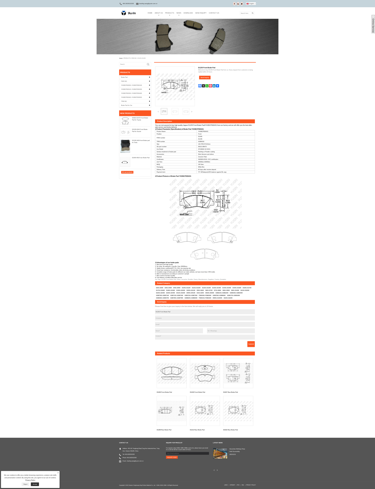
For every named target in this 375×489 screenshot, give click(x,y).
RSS (238, 485)
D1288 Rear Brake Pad (164, 430)
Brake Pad (124, 77)
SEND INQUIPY (201, 13)
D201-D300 (159, 288)
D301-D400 (168, 288)
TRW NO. (124, 101)
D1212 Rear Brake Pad (197, 430)
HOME (150, 13)
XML (243, 485)
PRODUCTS (169, 13)
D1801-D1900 (170, 290)
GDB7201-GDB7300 (191, 295)
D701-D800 (217, 290)
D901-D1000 (235, 290)
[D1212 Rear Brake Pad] (205, 411)
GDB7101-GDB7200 (176, 295)
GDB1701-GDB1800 (233, 295)
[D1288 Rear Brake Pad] (171, 411)
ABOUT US (159, 13)
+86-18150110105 (128, 3)
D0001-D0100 (191, 293)
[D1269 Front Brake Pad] (171, 373)
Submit (251, 344)
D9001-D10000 (217, 298)
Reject (25, 484)
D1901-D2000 (180, 290)
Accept (35, 484)
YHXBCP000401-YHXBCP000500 (131, 97)
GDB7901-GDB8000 (219, 295)
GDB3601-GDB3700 (162, 298)
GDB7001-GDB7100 (162, 295)
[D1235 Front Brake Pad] (164, 111)
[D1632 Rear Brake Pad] (238, 411)
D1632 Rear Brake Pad (230, 430)
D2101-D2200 (245, 290)
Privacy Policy (251, 485)
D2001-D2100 (191, 290)
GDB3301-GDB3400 (236, 293)
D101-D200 (200, 293)
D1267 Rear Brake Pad (230, 392)
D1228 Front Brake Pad (197, 392)
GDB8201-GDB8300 (191, 298)
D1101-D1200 (196, 288)
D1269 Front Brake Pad (164, 392)
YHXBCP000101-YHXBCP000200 (131, 89)
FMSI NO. (134, 58)
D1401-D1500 (226, 288)
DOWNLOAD (188, 13)
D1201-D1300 (142, 58)
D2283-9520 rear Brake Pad (141, 157)
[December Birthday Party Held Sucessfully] (220, 453)
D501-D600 (200, 290)
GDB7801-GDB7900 (176, 298)
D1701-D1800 (160, 290)
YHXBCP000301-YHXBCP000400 (131, 93)
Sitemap (232, 485)
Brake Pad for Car (126, 105)
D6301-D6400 (209, 293)
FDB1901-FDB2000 (205, 295)
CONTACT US (214, 13)
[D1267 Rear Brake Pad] (238, 373)
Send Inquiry (205, 77)
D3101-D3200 (180, 293)
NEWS (178, 13)
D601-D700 (208, 290)
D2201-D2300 (160, 293)
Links (226, 485)
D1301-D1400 (216, 288)
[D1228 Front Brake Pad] (205, 373)
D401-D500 (176, 288)
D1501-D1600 (237, 288)
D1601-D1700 (247, 288)
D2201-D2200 (228, 298)
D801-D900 (226, 290)
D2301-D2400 (170, 293)
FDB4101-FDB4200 (205, 298)
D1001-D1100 (186, 288)
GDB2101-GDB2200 (222, 293)
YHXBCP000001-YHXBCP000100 (131, 85)
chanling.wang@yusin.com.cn (148, 3)
